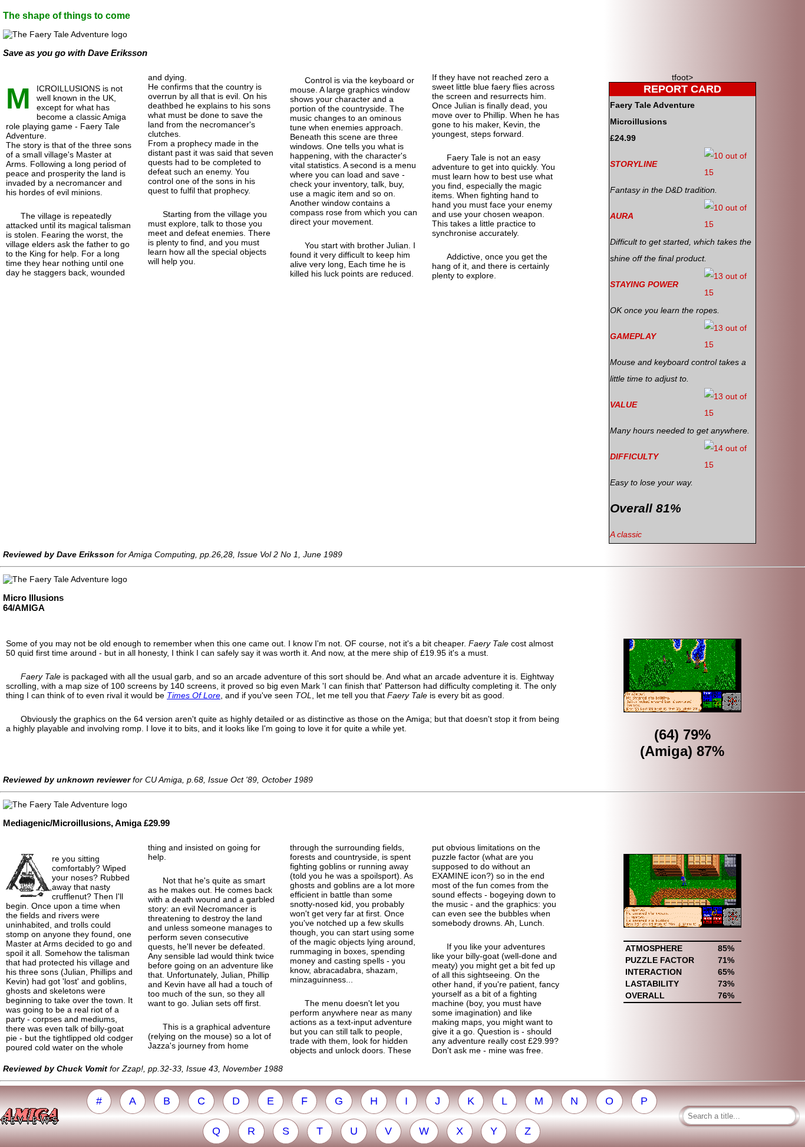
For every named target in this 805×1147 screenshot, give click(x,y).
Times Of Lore (193, 695)
